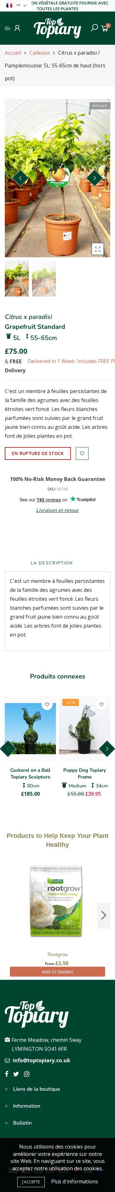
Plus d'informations (74, 1181)
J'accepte (31, 1182)
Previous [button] (20, 178)
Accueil (13, 52)
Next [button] (94, 178)
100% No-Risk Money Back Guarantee (57, 479)
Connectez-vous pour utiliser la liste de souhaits (82, 453)
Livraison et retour (57, 510)
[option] (57, 178)
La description (52, 563)
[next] (103, 915)
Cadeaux (39, 52)
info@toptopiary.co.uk (41, 1060)
